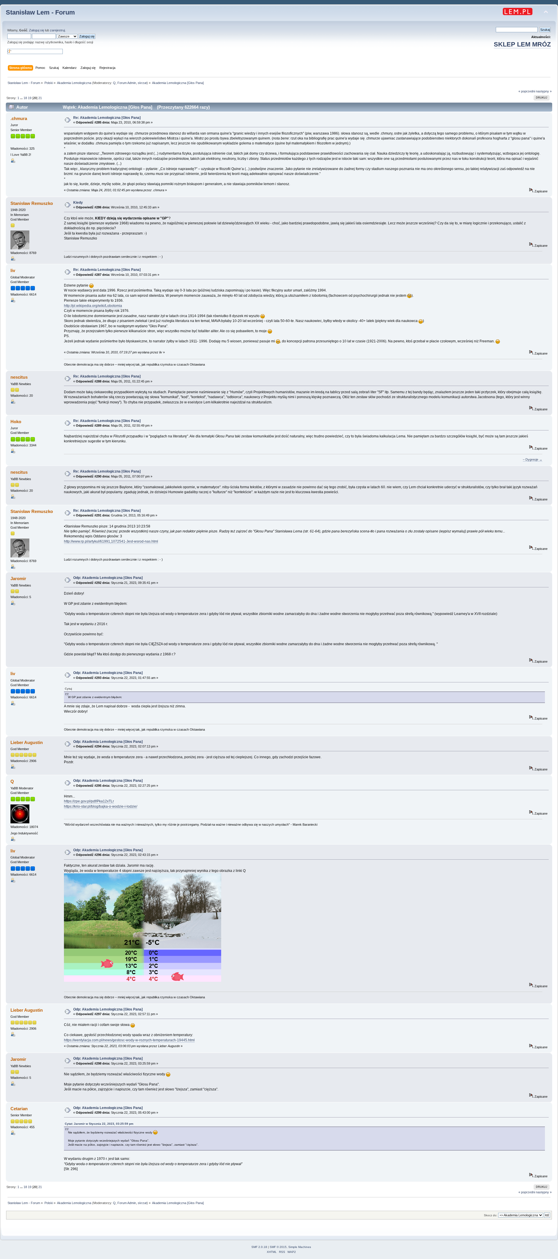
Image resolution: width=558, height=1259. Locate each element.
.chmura (18, 118)
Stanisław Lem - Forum (40, 12)
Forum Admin (126, 83)
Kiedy (78, 203)
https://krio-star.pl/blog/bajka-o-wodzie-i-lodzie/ (100, 806)
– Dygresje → (532, 459)
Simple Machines (299, 1247)
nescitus (19, 377)
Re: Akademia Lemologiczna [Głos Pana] (107, 118)
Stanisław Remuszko (31, 203)
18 (25, 98)
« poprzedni (526, 91)
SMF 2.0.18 (259, 1247)
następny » (544, 91)
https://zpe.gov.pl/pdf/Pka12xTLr (89, 801)
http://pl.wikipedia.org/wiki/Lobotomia (93, 306)
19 (29, 98)
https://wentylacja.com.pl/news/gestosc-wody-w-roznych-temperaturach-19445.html (129, 1040)
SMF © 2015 (278, 1247)
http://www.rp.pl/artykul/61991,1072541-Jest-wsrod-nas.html (111, 541)
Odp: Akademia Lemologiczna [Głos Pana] (108, 578)
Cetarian (19, 1108)
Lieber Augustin (26, 742)
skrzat (142, 83)
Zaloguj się (36, 30)
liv (12, 270)
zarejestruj (57, 30)
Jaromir (18, 578)
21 (40, 98)
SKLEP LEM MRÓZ (522, 44)
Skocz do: (490, 1215)
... (22, 98)
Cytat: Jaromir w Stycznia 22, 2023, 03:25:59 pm (99, 1123)
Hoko (15, 421)
